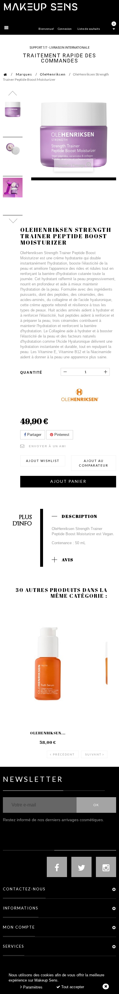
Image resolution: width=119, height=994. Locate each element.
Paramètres (32, 987)
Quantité (31, 373)
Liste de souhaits (88, 28)
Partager (33, 434)
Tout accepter (72, 987)
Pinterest (61, 434)
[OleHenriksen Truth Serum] (48, 664)
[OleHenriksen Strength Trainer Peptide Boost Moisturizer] (13, 109)
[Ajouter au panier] (14, 630)
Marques (24, 74)
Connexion (65, 28)
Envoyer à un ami (47, 446)
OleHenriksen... (48, 733)
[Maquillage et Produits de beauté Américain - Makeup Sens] (40, 6)
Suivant (93, 754)
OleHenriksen (53, 74)
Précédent (64, 754)
